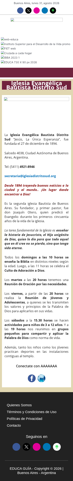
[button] (37, 73)
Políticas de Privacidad (24, 419)
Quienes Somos (19, 405)
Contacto (14, 425)
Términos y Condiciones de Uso (31, 412)
